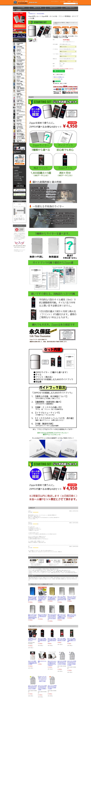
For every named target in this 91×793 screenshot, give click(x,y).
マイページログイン (54, 1)
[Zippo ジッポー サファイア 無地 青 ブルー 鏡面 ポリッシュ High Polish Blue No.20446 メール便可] (32, 594)
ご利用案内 (69, 1)
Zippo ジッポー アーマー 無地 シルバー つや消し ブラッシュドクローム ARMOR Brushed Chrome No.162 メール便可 (32, 616)
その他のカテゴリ (32, 13)
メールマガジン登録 (17, 178)
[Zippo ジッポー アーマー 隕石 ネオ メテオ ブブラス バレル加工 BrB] (71, 612)
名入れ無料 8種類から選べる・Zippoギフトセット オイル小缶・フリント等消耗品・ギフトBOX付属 (42, 598)
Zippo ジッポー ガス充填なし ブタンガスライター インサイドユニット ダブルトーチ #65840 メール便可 (42, 687)
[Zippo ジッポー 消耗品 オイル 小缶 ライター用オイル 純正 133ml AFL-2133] (52, 636)
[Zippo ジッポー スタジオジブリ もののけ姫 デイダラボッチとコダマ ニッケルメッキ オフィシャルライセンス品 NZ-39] (52, 612)
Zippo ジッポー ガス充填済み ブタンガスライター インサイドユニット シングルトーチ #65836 (62, 663)
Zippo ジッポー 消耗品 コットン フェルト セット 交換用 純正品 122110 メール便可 (32, 663)
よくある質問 (16, 175)
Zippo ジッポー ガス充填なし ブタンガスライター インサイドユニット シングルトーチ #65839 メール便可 (71, 663)
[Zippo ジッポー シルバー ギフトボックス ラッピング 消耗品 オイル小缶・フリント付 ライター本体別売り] (52, 659)
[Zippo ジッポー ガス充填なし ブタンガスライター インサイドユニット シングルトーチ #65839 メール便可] (72, 659)
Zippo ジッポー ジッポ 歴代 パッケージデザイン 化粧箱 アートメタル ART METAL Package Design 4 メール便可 (62, 616)
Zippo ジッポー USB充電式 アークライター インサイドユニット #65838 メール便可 (52, 687)
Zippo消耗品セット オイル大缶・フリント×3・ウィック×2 (32, 639)
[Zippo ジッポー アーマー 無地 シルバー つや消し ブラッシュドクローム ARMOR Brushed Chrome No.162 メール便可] (32, 612)
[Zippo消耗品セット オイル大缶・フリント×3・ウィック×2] (32, 636)
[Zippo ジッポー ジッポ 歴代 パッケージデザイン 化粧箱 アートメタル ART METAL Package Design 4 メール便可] (62, 612)
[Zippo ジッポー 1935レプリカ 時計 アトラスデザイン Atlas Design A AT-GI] (42, 612)
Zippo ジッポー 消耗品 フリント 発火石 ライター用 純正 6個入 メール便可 (71, 640)
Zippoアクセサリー (54, 7)
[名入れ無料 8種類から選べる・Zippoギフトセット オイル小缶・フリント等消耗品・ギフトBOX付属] (42, 594)
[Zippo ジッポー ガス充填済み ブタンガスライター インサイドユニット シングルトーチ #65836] (62, 659)
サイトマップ (19, 225)
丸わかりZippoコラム (70, 7)
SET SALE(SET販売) (40, 13)
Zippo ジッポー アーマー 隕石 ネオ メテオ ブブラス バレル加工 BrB (71, 615)
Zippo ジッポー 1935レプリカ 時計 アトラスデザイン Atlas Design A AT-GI (42, 616)
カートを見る (62, 1)
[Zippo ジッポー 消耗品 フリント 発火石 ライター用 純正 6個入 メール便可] (71, 636)
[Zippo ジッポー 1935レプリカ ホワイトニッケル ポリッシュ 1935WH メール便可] (71, 594)
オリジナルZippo (21, 7)
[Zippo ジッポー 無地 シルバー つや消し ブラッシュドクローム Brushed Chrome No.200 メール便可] (62, 594)
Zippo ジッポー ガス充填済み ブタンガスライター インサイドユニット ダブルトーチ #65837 (32, 687)
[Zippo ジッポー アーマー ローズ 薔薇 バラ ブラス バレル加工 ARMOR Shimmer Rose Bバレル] (52, 594)
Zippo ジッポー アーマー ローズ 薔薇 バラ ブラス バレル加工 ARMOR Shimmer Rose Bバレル (52, 598)
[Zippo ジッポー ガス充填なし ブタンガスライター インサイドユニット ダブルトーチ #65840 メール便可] (42, 681)
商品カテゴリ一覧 (37, 7)
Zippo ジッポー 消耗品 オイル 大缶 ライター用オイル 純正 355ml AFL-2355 (42, 640)
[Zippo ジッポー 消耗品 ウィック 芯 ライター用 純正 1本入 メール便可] (62, 636)
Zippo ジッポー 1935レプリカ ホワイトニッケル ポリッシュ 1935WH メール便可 (71, 598)
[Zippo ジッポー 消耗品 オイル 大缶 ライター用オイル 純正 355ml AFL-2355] (42, 636)
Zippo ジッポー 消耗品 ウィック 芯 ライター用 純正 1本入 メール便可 (62, 639)
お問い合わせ (75, 1)
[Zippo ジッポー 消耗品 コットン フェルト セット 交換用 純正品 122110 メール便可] (32, 659)
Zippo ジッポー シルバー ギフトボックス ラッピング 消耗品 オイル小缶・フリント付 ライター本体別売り (52, 663)
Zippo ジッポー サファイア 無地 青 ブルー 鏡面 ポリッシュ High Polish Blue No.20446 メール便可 (32, 598)
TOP (29, 12)
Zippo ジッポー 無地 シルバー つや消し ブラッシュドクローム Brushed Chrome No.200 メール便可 (62, 598)
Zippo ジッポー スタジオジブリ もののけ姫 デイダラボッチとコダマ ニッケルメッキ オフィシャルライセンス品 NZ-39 (52, 617)
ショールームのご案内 (18, 180)
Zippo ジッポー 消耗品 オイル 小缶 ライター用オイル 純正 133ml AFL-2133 (52, 640)
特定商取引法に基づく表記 (19, 176)
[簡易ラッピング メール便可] (42, 659)
